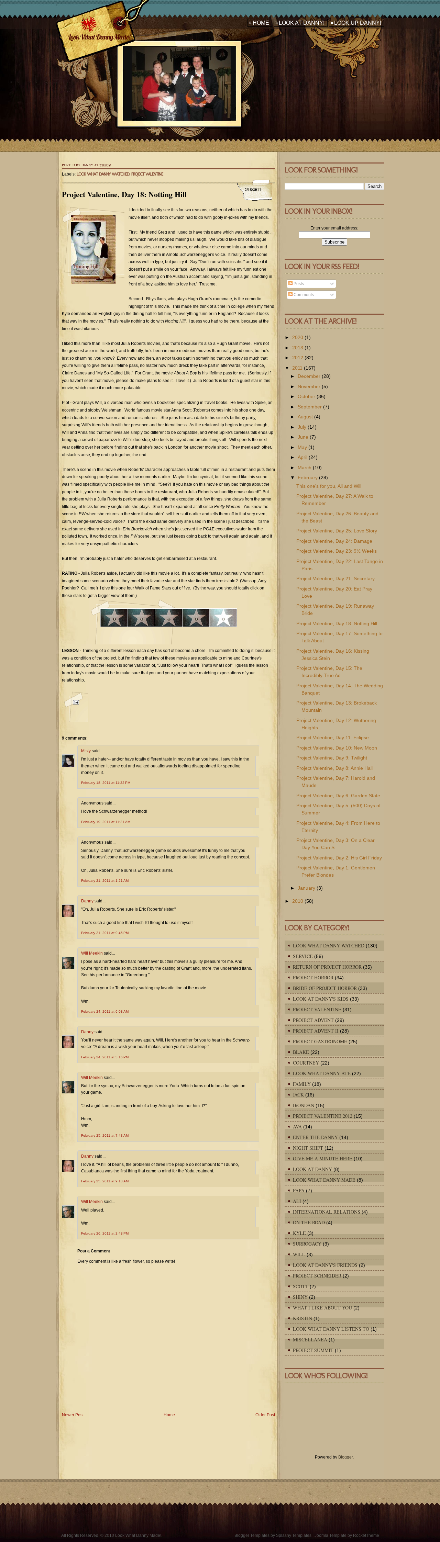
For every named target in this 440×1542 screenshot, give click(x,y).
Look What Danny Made (324, 1180)
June (303, 437)
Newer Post (73, 1414)
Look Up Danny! (357, 23)
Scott (300, 1286)
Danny (87, 901)
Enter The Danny (315, 1137)
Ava (297, 1126)
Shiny (300, 1297)
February (308, 477)
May (302, 447)
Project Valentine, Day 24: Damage (334, 541)
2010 (297, 901)
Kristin (302, 1318)
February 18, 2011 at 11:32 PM (105, 783)
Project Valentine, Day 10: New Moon (336, 748)
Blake (301, 1052)
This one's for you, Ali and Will (328, 486)
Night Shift (308, 1148)
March (304, 467)
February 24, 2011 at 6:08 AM (105, 1011)
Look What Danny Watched (103, 174)
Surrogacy (307, 1243)
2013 (297, 347)
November (309, 386)
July (302, 427)
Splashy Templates (293, 1535)
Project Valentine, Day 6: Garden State (338, 795)
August (305, 416)
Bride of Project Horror (325, 988)
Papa (299, 1190)
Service (303, 956)
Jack (298, 1094)
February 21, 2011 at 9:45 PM (105, 933)
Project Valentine (147, 174)
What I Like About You (322, 1307)
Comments (303, 294)
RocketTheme (366, 1535)
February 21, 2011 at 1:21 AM (105, 880)
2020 (297, 337)
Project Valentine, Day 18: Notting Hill (124, 194)
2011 (297, 368)
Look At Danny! (301, 23)
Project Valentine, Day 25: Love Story (336, 530)
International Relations (326, 1211)
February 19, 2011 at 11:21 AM (105, 822)
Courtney (306, 1062)
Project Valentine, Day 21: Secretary (335, 578)
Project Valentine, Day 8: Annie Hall (334, 768)
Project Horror (313, 977)
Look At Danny (312, 1169)
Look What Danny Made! (99, 37)
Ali (297, 1201)
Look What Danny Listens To (331, 1329)
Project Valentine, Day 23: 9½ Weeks (336, 551)
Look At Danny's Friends (325, 1265)
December (309, 376)
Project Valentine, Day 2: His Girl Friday (339, 857)
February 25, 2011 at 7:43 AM (105, 1135)
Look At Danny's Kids (321, 998)
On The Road (309, 1222)
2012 (297, 357)
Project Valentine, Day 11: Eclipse (332, 737)
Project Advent (313, 1020)
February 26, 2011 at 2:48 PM (105, 1233)
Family (302, 1084)
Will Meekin (92, 953)
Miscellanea (310, 1339)
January (306, 888)
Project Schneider (317, 1275)
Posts (298, 283)
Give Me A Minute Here (322, 1158)
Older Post (265, 1414)
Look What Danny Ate (322, 1073)
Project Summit (313, 1350)
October (306, 396)
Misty (86, 751)
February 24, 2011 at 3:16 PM (105, 1057)
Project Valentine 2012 (322, 1116)
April (302, 457)
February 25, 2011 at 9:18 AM (105, 1181)
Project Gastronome (320, 1041)
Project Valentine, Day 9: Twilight (331, 758)
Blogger (345, 1457)
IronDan (303, 1105)
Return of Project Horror (327, 967)
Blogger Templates (252, 1535)
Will (299, 1254)
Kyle (299, 1233)
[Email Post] (75, 706)
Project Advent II (316, 1030)
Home (261, 23)
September (310, 406)
